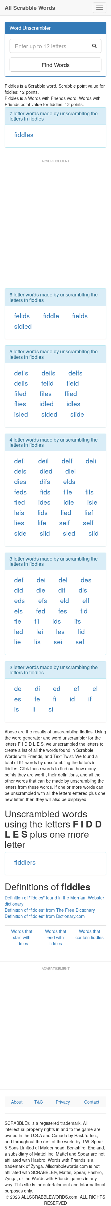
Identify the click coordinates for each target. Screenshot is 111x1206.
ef (76, 688)
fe (37, 698)
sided (49, 414)
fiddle (51, 315)
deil (43, 460)
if (90, 698)
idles (73, 403)
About (17, 1102)
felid (47, 382)
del (63, 579)
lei (39, 631)
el (95, 688)
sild (45, 533)
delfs (75, 372)
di (37, 688)
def (18, 579)
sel (80, 641)
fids (45, 491)
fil (37, 620)
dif (61, 589)
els (18, 610)
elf (85, 600)
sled (69, 533)
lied (66, 512)
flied (71, 393)
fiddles (24, 134)
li (33, 708)
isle (92, 501)
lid (81, 631)
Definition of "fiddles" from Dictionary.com (45, 916)
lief (88, 512)
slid (93, 533)
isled (21, 414)
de (18, 688)
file (68, 491)
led (18, 631)
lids (43, 512)
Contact (91, 1102)
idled (46, 403)
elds (69, 481)
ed (56, 688)
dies (20, 481)
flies (20, 403)
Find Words (56, 65)
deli (91, 460)
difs (45, 481)
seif (64, 522)
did (18, 589)
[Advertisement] (55, 223)
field (73, 382)
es (17, 698)
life (42, 522)
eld (64, 600)
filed (20, 393)
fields (80, 315)
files (46, 393)
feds (20, 491)
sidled (23, 326)
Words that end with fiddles (55, 937)
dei (41, 579)
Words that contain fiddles (90, 934)
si (50, 708)
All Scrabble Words (30, 8)
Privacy (63, 1102)
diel (70, 470)
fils (89, 491)
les (60, 631)
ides (44, 501)
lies (19, 522)
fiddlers (25, 862)
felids (22, 315)
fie (17, 620)
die (40, 589)
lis (37, 641)
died (46, 470)
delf (67, 460)
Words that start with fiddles (21, 937)
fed (40, 610)
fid (84, 610)
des (86, 579)
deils (49, 372)
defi (19, 460)
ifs (77, 620)
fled (19, 501)
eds (19, 600)
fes (62, 610)
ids (56, 620)
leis (19, 512)
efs (42, 600)
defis (21, 372)
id (72, 698)
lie (17, 641)
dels (20, 470)
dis (83, 589)
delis (21, 382)
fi (54, 698)
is (16, 708)
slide (77, 414)
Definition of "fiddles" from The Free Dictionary (50, 910)
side (20, 533)
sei (58, 641)
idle (69, 501)
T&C (38, 1102)
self (88, 522)
